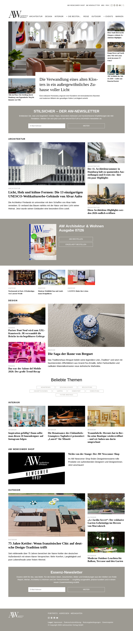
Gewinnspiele (107, 622)
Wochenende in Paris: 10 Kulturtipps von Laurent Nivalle (21, 292)
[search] (123, 5)
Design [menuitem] (48, 16)
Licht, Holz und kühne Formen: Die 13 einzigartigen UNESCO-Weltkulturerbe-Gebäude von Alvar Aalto (45, 194)
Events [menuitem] (109, 16)
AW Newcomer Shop (76, 5)
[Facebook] (117, 5)
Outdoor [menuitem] (96, 16)
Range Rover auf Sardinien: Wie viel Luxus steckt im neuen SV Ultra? (115, 56)
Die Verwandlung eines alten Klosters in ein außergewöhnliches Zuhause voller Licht (68, 84)
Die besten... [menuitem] (74, 16)
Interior (14, 402)
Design (12, 300)
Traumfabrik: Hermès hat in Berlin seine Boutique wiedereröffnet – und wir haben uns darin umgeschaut (106, 437)
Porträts (53, 613)
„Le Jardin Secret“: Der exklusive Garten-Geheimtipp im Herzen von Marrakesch (106, 523)
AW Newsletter (93, 5)
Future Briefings (66, 395)
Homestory (76, 391)
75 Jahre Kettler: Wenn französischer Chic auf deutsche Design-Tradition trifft (45, 545)
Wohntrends (45, 387)
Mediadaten (76, 613)
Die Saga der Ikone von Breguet (70, 354)
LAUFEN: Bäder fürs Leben (78, 291)
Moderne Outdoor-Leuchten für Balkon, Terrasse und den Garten (105, 560)
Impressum (58, 622)
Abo (102, 5)
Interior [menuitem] (59, 16)
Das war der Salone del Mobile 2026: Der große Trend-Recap (24, 370)
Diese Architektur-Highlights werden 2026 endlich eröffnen (106, 211)
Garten (60, 391)
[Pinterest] (114, 5)
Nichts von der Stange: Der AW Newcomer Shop (93, 454)
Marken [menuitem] (119, 16)
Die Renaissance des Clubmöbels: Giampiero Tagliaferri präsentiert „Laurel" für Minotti (66, 436)
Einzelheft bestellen (76, 244)
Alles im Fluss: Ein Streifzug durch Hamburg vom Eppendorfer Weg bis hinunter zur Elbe (21, 97)
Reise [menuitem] (86, 16)
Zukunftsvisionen (41, 391)
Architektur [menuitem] (36, 16)
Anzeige (12, 288)
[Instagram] (111, 5)
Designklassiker (66, 387)
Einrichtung (94, 391)
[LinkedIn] (51, 618)
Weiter (86, 126)
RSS (107, 5)
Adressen (64, 613)
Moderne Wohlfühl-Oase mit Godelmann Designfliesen (50, 292)
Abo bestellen (76, 239)
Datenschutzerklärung (72, 622)
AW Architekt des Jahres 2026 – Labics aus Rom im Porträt (115, 78)
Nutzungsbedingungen (92, 622)
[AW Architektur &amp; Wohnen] (18, 14)
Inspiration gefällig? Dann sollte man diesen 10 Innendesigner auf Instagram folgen (25, 436)
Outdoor (14, 490)
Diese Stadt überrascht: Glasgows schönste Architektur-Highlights (115, 35)
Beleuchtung (87, 387)
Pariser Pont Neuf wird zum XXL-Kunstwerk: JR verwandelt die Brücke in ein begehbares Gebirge (26, 333)
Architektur (16, 139)
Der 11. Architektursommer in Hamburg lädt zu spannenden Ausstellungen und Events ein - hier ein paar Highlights (106, 173)
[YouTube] (119, 5)
